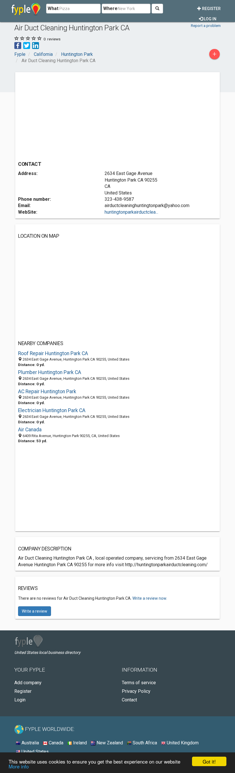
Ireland (79, 743)
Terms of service (139, 682)
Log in (209, 19)
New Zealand (109, 743)
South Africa (144, 743)
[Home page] (26, 8)
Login (20, 700)
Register (211, 8)
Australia (29, 743)
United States (34, 751)
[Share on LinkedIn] (35, 45)
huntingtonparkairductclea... (131, 212)
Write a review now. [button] (149, 598)
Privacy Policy (136, 691)
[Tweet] (26, 45)
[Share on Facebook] (17, 45)
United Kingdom (182, 743)
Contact (129, 700)
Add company (28, 682)
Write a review (34, 611)
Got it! (209, 761)
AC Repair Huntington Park (47, 391)
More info (19, 766)
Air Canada (30, 429)
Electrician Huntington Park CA (51, 410)
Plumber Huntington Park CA (49, 372)
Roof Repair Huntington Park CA (53, 353)
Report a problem (206, 25)
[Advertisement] (66, 115)
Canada (55, 743)
